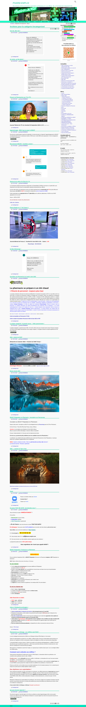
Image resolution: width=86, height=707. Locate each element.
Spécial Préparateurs (66, 96)
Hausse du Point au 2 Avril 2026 (67, 70)
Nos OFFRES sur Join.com (66, 113)
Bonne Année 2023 (15, 371)
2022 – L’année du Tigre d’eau (18, 448)
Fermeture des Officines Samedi (67, 88)
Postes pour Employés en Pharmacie (68, 105)
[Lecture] (11, 120)
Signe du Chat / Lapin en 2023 (43, 365)
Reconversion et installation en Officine (68, 126)
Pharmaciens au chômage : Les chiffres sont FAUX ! (24, 632)
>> (74, 23)
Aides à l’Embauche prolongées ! (19, 607)
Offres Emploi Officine (23, 21)
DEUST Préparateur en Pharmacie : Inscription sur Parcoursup (27, 417)
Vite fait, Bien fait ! (15, 30)
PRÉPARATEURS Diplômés (66, 122)
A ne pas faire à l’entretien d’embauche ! (68, 130)
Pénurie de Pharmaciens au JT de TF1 (20, 97)
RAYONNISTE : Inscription (66, 118)
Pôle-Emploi (16, 626)
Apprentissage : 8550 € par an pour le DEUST (22, 130)
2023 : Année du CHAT (16, 337)
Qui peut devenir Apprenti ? (17, 690)
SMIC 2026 (63, 79)
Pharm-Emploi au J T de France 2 (19, 207)
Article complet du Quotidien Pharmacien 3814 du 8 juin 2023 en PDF (25, 318)
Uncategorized (15, 56)
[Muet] (44, 120)
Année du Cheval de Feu (66, 71)
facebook (66, 21)
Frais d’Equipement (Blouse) (67, 99)
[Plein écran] (45, 120)
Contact (60, 21)
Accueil (12, 21)
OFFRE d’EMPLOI (70, 37)
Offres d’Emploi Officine (65, 94)
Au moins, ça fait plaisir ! (17, 59)
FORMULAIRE (70, 35)
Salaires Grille (44, 21)
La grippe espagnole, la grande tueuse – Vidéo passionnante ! (27, 323)
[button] (28, 111)
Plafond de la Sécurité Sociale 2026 (68, 80)
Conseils (51, 21)
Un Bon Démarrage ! (15, 249)
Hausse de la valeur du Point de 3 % (20, 181)
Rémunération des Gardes (67, 103)
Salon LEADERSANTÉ (65, 69)
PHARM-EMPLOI (21, 3)
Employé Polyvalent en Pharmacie (67, 127)
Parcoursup (41, 424)
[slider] (27, 120)
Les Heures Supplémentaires (67, 100)
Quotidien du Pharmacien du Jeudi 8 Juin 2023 (23, 276)
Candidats (32, 21)
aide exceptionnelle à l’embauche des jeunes (22, 611)
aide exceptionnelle (17, 615)
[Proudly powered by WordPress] (67, 705)
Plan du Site (63, 108)
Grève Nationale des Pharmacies (67, 85)
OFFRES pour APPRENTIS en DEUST (68, 117)
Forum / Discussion (65, 131)
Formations (38, 21)
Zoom (11, 491)
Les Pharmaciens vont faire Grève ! (67, 87)
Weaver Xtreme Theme (72, 705)
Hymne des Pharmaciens (66, 132)
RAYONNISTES (67, 33)
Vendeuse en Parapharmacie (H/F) (67, 128)
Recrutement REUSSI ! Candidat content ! (21, 143)
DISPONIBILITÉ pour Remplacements (68, 119)
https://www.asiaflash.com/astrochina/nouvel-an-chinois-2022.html (23, 486)
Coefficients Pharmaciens (67, 98)
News (16, 21)
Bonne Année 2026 (64, 78)
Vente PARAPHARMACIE (69, 34)
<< (66, 23)
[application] (28, 111)
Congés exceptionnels (66, 104)
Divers (56, 21)
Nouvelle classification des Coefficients (68, 84)
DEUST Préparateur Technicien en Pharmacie (22, 549)
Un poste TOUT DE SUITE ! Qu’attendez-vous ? (23, 508)
